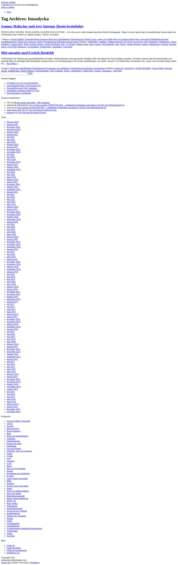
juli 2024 (10, 154)
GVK (9, 463)
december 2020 (13, 212)
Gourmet (10, 461)
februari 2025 (12, 144)
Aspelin (10, 426)
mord (91, 44)
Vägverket (67, 47)
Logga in (11, 545)
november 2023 (13, 162)
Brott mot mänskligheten (59, 39)
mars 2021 (11, 204)
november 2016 (13, 322)
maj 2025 (11, 139)
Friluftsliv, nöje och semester (19, 451)
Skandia (172, 44)
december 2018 (13, 262)
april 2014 (11, 399)
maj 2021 (11, 199)
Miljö (9, 481)
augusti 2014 (12, 389)
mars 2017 (11, 312)
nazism (98, 44)
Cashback (11, 438)
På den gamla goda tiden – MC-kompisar (32, 102)
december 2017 (13, 292)
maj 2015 (11, 367)
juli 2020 (10, 224)
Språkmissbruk (13, 513)
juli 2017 (10, 304)
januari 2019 (12, 259)
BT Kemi (128, 42)
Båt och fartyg (13, 428)
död (146, 42)
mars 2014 (11, 401)
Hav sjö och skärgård (16, 468)
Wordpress (34, 562)
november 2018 (13, 264)
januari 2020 (12, 239)
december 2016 (13, 319)
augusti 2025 (12, 134)
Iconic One (6, 562)
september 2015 (14, 357)
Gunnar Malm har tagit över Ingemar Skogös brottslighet (42, 26)
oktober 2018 (12, 267)
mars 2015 (11, 372)
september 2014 (14, 386)
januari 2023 (12, 164)
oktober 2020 (12, 217)
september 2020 (14, 219)
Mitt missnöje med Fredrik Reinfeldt (27, 53)
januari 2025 (12, 147)
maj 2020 (11, 229)
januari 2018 (12, 289)
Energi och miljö (14, 443)
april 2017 (11, 309)
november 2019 (13, 244)
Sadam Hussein (134, 44)
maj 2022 (11, 174)
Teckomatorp (33, 47)
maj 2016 (11, 337)
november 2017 (13, 294)
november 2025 (13, 129)
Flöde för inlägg (14, 548)
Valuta (9, 533)
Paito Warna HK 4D (16, 110)
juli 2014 (10, 391)
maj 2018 (11, 279)
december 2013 (13, 409)
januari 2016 (12, 347)
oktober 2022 (12, 167)
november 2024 (13, 152)
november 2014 (13, 382)
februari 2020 (12, 237)
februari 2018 (12, 287)
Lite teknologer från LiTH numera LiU (24, 85)
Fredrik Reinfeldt (142, 68)
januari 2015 (12, 377)
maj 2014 (11, 396)
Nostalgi (10, 483)
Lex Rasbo (70, 44)
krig (63, 44)
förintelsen (153, 42)
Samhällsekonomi (9, 42)
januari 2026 (12, 124)
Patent (9, 488)
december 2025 (13, 127)
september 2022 (14, 169)
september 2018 (14, 269)
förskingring (164, 42)
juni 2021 (11, 197)
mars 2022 (11, 177)
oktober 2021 (12, 187)
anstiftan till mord (115, 42)
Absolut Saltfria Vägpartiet (22, 39)
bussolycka (138, 42)
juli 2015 (10, 362)
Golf (9, 458)
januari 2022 (12, 182)
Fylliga (10, 456)
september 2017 (14, 299)
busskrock (119, 68)
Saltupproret (154, 44)
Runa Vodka (12, 503)
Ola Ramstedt (108, 44)
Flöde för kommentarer (17, 550)
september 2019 (14, 247)
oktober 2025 (12, 132)
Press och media (142, 39)
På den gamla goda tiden (17, 486)
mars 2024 (11, 159)
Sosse (3, 47)
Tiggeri (10, 518)
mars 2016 (11, 342)
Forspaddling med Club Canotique (22, 88)
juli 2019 (10, 252)
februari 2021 (12, 207)
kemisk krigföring (52, 44)
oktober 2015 (12, 354)
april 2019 (11, 257)
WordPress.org (13, 553)
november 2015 (13, 352)
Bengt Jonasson (41, 39)
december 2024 (13, 149)
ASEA (10, 423)
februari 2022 (12, 179)
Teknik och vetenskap (26, 42)
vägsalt (97, 71)
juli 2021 (10, 194)
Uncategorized (13, 523)
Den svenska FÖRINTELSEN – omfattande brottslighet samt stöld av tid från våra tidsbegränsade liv (80, 105)
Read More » (12, 63)
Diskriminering (77, 39)
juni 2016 (11, 334)
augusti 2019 (12, 249)
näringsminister (42, 71)
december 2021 (13, 184)
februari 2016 (12, 344)
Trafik (39, 42)
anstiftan (102, 42)
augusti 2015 (12, 359)
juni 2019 (11, 254)
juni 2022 (11, 172)
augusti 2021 (12, 192)
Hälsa (9, 466)
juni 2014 (11, 394)
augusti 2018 (12, 272)
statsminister (76, 71)
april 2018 (11, 282)
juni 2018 (11, 277)
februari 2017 (12, 314)
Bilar (9, 433)
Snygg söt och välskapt (17, 511)
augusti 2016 (12, 329)
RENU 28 (11, 501)
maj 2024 (11, 157)
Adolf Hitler (92, 42)
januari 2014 (12, 406)
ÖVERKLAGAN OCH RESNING (23, 83)
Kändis (87, 39)
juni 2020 (11, 227)
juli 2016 (10, 332)
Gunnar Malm (16, 44)
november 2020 (13, 214)
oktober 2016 (12, 324)
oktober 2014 (12, 384)
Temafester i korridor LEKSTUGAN (23, 90)
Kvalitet (10, 476)
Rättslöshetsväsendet (159, 39)
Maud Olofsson (27, 71)
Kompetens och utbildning (57, 68)
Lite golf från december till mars (43, 110)
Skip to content (7, 7)
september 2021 (14, 189)
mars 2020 (11, 234)
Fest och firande (14, 448)
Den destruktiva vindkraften (19, 93)
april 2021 (11, 202)
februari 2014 (12, 404)
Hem (9, 12)
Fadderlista (11, 446)
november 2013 (13, 411)
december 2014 (13, 379)
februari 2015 (12, 374)
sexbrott (164, 44)
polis (117, 44)
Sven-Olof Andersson (16, 47)
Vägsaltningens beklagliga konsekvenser (60, 42)
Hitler (26, 44)
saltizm (145, 44)
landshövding (14, 71)
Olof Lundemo (56, 71)
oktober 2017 (12, 297)
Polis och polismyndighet (124, 39)
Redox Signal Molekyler (17, 498)
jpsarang (10, 112)
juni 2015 (11, 364)
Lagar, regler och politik (101, 39)
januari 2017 (12, 317)
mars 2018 (11, 284)
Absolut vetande (8, 2)
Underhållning (13, 526)
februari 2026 (12, 122)
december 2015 (13, 349)
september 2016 (14, 327)
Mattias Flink (82, 44)
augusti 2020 (12, 222)
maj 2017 (11, 307)
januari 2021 (12, 209)
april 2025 (11, 142)
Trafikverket (45, 47)
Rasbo (123, 44)
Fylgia (9, 453)
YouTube (11, 536)
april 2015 (11, 369)
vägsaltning (57, 47)
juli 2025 (10, 137)
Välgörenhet (12, 531)
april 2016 (11, 339)
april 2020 (11, 232)
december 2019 (13, 242)
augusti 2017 (12, 302)
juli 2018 (10, 274)
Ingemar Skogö (36, 44)
